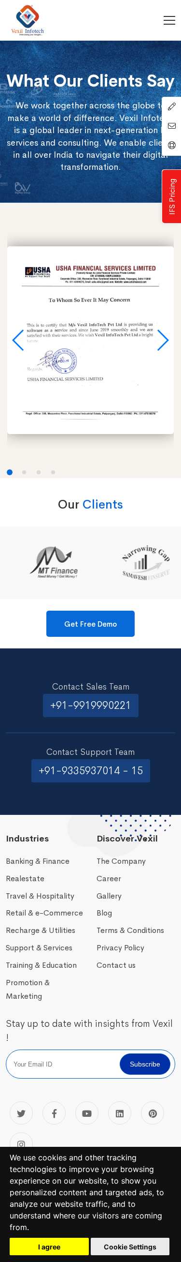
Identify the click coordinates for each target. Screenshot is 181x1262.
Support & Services (39, 948)
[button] (18, 340)
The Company (121, 861)
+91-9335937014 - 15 (91, 771)
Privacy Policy (120, 948)
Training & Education (41, 965)
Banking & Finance (38, 861)
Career (109, 878)
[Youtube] (86, 1113)
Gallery (109, 896)
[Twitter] (21, 1113)
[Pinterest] (152, 1113)
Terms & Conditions (130, 930)
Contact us (116, 965)
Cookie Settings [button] (130, 1247)
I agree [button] (49, 1247)
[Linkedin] (119, 1113)
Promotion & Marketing (28, 989)
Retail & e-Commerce (44, 913)
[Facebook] (54, 1113)
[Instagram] (21, 1144)
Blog (104, 913)
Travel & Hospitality (40, 896)
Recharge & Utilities (40, 930)
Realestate (25, 878)
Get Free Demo (90, 624)
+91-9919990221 (90, 705)
